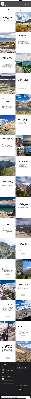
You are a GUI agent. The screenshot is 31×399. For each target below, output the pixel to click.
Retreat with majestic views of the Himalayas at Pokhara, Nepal (9, 373)
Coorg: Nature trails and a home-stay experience (9, 367)
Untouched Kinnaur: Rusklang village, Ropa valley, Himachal (10, 382)
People (22, 368)
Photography (25, 368)
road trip (20, 369)
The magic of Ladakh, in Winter (9, 376)
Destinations (27, 3)
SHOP (24, 3)
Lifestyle (25, 367)
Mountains (18, 368)
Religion (17, 369)
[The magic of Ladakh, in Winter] (8, 375)
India (17, 367)
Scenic (22, 369)
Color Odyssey (4, 5)
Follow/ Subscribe (19, 389)
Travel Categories (26, 4)
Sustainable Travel (25, 369)
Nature (20, 368)
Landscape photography (20, 367)
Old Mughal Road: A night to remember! (10, 370)
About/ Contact (20, 3)
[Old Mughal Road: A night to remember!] (8, 369)
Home (16, 3)
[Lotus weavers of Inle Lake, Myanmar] (8, 378)
